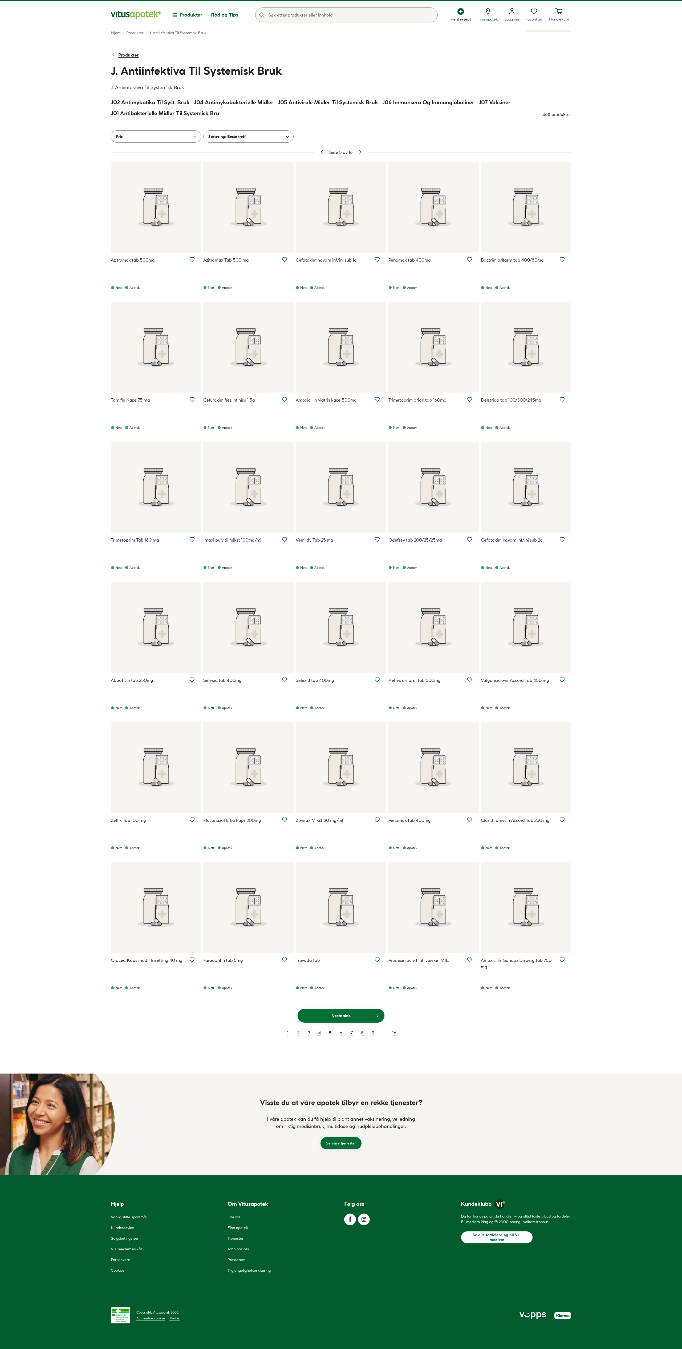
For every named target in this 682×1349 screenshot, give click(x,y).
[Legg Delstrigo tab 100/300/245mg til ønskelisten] (562, 399)
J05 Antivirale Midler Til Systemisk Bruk (328, 102)
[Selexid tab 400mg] (248, 627)
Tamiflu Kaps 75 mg (130, 400)
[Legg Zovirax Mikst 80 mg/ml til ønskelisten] (377, 820)
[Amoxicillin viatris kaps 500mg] (341, 347)
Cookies (117, 1270)
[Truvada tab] (341, 907)
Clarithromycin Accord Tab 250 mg (515, 820)
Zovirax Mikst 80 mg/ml (319, 820)
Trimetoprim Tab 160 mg (135, 540)
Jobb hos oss (238, 1249)
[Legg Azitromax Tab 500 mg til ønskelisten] (284, 259)
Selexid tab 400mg (222, 680)
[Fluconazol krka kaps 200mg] (248, 767)
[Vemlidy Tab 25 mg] (341, 487)
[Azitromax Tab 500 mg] (248, 207)
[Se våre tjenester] (341, 1124)
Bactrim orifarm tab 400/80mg (512, 260)
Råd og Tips (224, 15)
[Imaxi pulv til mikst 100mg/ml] (248, 487)
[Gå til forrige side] (322, 152)
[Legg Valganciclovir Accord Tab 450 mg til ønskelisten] (562, 680)
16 (394, 1032)
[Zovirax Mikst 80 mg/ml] (341, 767)
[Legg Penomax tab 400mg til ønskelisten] (470, 259)
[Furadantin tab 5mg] (248, 907)
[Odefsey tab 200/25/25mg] (433, 487)
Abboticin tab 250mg (132, 680)
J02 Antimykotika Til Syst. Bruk (150, 102)
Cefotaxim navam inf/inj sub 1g (326, 260)
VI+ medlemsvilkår (126, 1249)
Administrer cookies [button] (150, 1318)
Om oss (234, 1217)
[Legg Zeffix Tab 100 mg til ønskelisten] (192, 820)
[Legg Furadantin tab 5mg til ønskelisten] (284, 960)
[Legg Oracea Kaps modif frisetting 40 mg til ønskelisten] (192, 960)
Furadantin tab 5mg (223, 960)
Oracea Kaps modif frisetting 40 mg (146, 960)
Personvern (120, 1259)
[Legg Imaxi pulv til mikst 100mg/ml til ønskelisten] (284, 539)
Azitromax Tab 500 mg (226, 260)
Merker (174, 1318)
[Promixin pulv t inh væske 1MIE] (433, 907)
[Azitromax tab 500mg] (156, 207)
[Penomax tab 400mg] (433, 207)
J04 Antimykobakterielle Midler (234, 102)
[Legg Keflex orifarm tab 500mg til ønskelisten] (470, 680)
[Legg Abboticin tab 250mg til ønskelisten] (192, 680)
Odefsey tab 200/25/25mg (415, 540)
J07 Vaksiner (495, 102)
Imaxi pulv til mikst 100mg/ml (232, 540)
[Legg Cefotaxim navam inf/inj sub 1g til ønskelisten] (377, 259)
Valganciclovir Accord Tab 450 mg (515, 680)
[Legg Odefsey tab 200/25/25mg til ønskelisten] (470, 539)
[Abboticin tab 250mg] (156, 627)
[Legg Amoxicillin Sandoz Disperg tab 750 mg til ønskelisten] (562, 960)
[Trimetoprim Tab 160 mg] (156, 487)
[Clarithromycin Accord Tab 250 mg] (526, 767)
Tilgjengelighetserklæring (249, 1270)
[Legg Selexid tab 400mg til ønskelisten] (284, 680)
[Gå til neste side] (360, 152)
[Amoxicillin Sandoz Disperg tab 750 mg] (526, 907)
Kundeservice (122, 1227)
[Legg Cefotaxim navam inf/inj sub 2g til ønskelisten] (562, 539)
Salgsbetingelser (125, 1238)
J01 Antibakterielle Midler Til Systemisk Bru (165, 113)
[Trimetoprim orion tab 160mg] (433, 347)
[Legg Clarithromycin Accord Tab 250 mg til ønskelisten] (562, 820)
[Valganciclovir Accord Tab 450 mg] (526, 627)
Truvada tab (308, 960)
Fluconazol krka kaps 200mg (232, 820)
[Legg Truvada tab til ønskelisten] (377, 960)
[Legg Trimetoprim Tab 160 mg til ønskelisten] (192, 539)
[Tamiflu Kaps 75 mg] (156, 347)
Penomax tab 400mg (409, 260)
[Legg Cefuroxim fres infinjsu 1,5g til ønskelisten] (284, 399)
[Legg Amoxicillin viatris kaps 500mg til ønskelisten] (377, 399)
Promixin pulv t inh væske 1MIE (418, 960)
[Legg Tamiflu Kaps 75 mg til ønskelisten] (192, 399)
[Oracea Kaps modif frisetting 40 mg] (156, 907)
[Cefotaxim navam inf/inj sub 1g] (341, 207)
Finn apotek (238, 1227)
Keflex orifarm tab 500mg (414, 680)
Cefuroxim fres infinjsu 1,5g (229, 400)
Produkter (191, 15)
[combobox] (346, 14)
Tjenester (236, 1238)
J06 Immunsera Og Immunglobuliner (428, 102)
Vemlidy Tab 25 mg (314, 540)
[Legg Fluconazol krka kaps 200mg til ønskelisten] (284, 820)
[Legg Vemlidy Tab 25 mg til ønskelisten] (377, 539)
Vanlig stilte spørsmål (129, 1217)
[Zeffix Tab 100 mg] (156, 767)
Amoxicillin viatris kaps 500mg (326, 400)
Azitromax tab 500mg (133, 260)
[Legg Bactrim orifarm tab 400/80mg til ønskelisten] (562, 259)
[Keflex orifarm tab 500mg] (433, 627)
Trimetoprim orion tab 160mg (417, 400)
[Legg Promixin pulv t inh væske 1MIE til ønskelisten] (470, 960)
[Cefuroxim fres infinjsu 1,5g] (248, 347)
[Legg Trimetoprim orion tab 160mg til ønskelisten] (470, 399)
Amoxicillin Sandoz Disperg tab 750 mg (516, 963)
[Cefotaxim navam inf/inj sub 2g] (526, 487)
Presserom (236, 1259)
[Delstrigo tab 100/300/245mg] (526, 347)
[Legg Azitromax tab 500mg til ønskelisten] (192, 259)
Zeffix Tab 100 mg (128, 820)
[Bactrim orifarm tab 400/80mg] (526, 207)
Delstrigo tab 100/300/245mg (511, 400)
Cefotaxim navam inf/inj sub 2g (512, 540)
